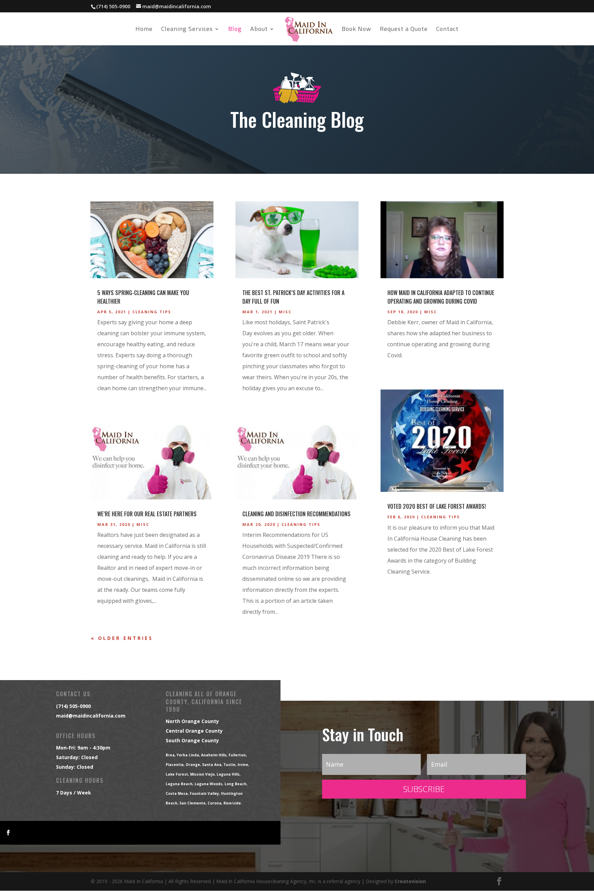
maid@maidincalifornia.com (90, 715)
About (259, 30)
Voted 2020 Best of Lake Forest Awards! (436, 506)
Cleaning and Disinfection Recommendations (296, 514)
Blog (235, 30)
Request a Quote (404, 30)
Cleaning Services (187, 30)
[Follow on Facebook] (8, 832)
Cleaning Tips (151, 311)
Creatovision (410, 881)
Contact (447, 30)
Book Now (356, 30)
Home (144, 30)
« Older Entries (122, 638)
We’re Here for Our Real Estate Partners (147, 514)
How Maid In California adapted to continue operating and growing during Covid (440, 297)
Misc (142, 524)
